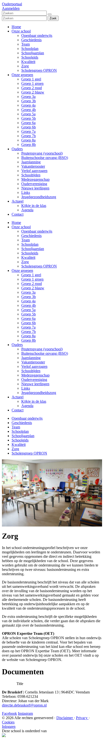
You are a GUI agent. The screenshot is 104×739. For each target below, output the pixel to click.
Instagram (25, 713)
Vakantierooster (33, 166)
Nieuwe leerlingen (35, 188)
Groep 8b (28, 144)
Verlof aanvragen (34, 171)
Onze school (21, 31)
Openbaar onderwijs (36, 35)
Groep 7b (28, 136)
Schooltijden (30, 175)
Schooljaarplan (32, 53)
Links (25, 192)
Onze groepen (22, 75)
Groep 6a (28, 123)
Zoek (53, 18)
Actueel (17, 201)
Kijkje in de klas (33, 206)
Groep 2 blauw (32, 92)
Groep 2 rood (31, 88)
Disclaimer (65, 718)
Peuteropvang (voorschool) (42, 153)
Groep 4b (28, 110)
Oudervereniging (34, 184)
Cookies (8, 722)
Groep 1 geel (31, 79)
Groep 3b (28, 101)
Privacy (82, 718)
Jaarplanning (31, 162)
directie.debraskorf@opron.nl (24, 705)
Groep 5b (28, 118)
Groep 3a (28, 96)
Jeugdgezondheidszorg (38, 197)
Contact (17, 214)
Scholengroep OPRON (39, 70)
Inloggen (8, 726)
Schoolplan (29, 49)
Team (25, 44)
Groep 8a (28, 140)
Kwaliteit (28, 62)
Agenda (27, 210)
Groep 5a (28, 114)
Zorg (25, 66)
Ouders (17, 149)
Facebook (9, 713)
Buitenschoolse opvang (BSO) (44, 158)
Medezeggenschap (35, 179)
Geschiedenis (31, 40)
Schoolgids (29, 57)
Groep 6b (28, 127)
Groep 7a (28, 131)
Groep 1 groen (32, 83)
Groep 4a (28, 105)
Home (16, 27)
